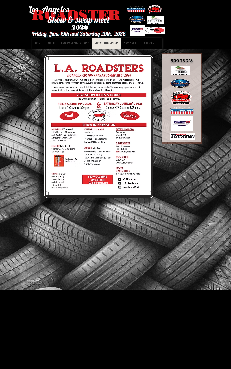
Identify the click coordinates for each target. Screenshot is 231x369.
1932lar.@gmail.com (33, 284)
